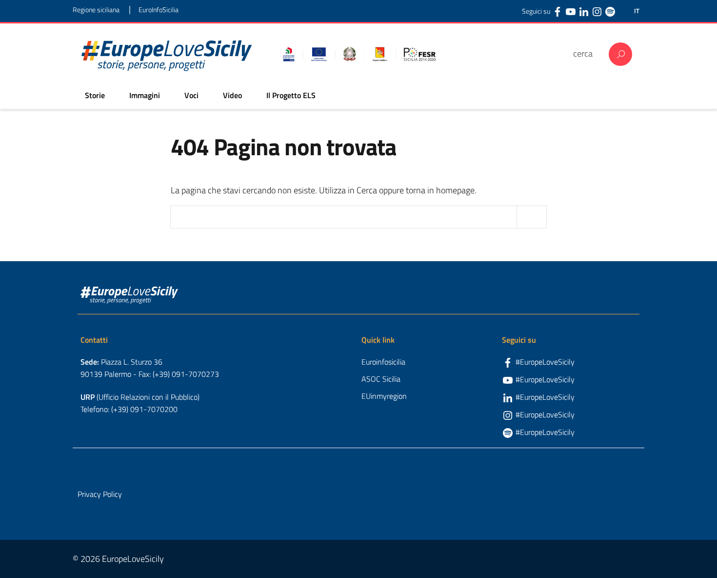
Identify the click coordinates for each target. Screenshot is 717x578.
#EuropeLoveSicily (545, 362)
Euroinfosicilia (383, 362)
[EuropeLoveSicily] (166, 54)
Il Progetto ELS (291, 95)
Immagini (144, 95)
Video (232, 95)
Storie (95, 95)
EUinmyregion (384, 396)
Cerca (620, 54)
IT (636, 11)
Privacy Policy (100, 494)
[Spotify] (610, 11)
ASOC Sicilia (380, 379)
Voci (191, 95)
